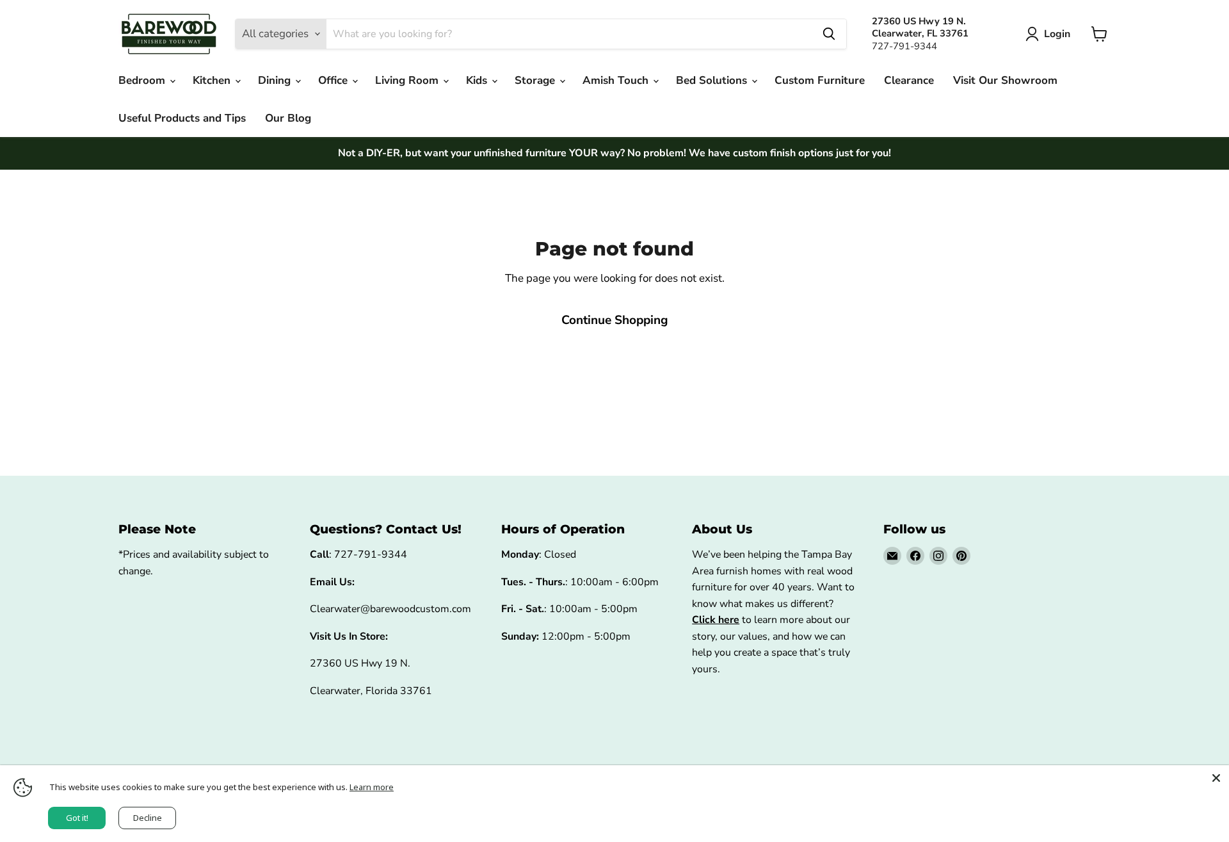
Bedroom (143, 80)
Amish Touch (617, 80)
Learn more (371, 787)
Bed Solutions (713, 80)
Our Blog (288, 118)
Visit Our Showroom (1005, 80)
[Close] (1216, 778)
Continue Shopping (614, 320)
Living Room (408, 80)
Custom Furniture (820, 80)
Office (334, 80)
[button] (1050, 34)
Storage (536, 80)
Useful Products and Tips (182, 118)
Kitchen (213, 80)
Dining (276, 80)
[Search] (829, 34)
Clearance (909, 80)
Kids (478, 80)
